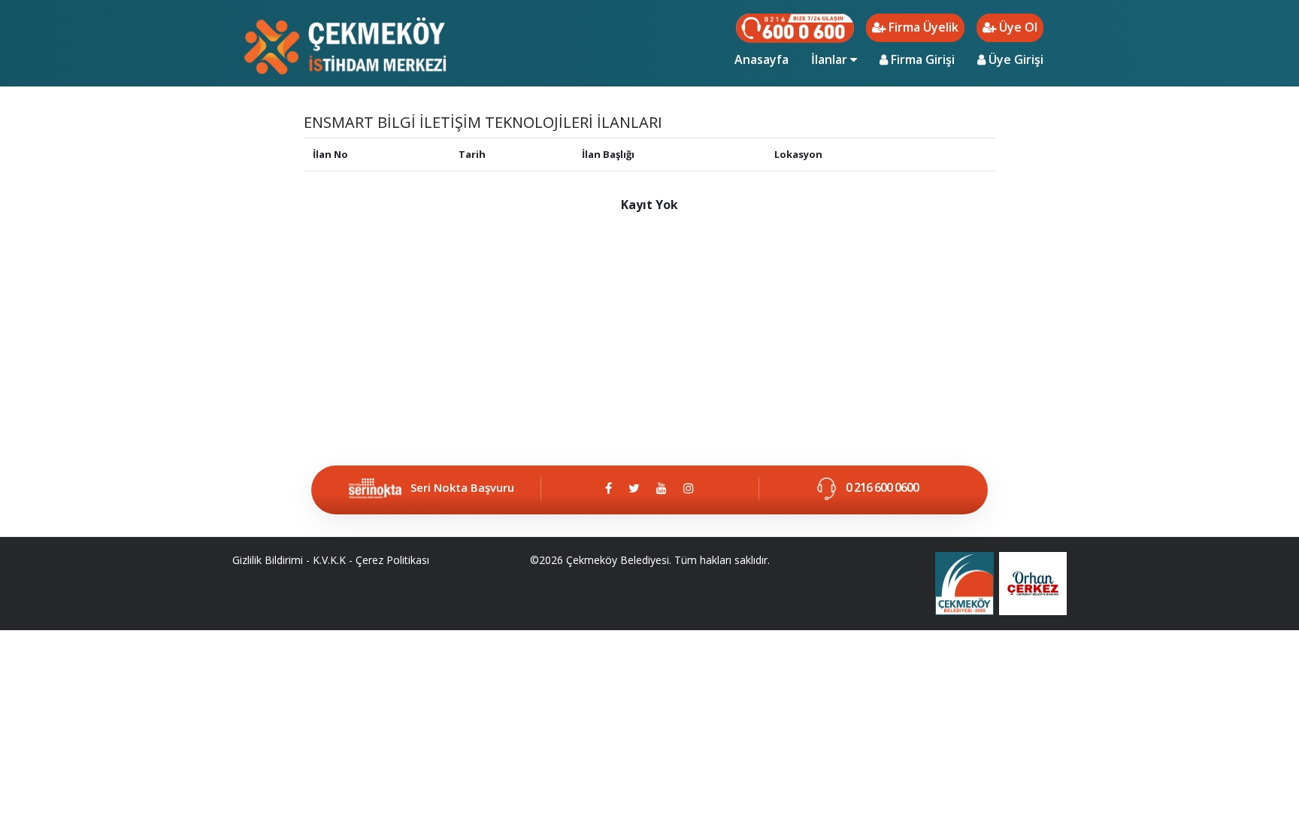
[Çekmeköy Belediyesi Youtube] (661, 488)
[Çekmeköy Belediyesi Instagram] (688, 488)
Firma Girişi (921, 59)
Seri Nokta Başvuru (462, 487)
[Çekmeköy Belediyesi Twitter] (634, 488)
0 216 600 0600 (881, 487)
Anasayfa (767, 59)
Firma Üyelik (922, 27)
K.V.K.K (329, 560)
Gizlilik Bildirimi (267, 560)
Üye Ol (1016, 27)
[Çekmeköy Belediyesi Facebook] (608, 488)
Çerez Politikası (392, 560)
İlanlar (830, 59)
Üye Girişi (1014, 59)
